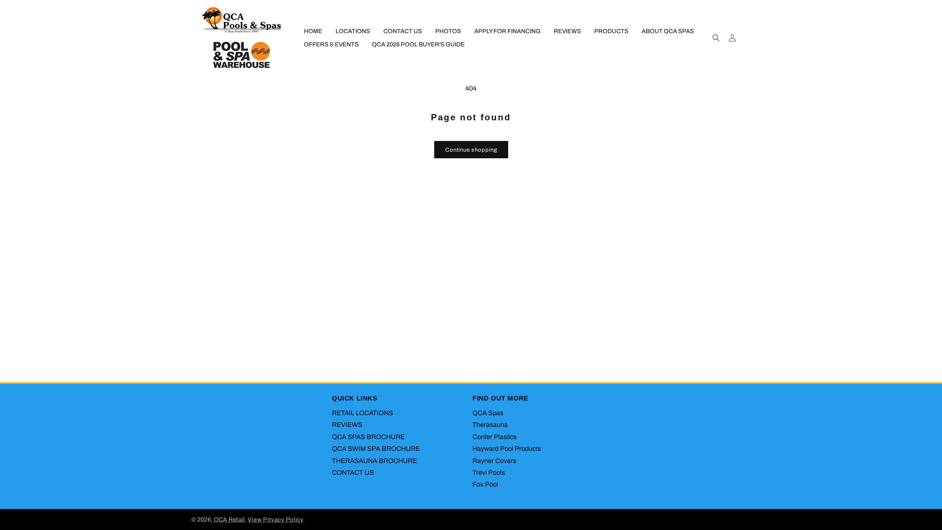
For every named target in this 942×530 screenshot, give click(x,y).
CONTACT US (353, 472)
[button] (716, 38)
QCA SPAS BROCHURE (368, 437)
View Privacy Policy (275, 519)
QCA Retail (229, 519)
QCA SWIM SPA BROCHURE (376, 448)
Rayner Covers (494, 460)
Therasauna (490, 424)
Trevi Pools (488, 472)
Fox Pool (485, 484)
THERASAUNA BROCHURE (374, 460)
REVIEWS (347, 424)
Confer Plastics (494, 437)
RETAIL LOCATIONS (362, 413)
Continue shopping (471, 150)
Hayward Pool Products (506, 448)
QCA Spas (487, 413)
